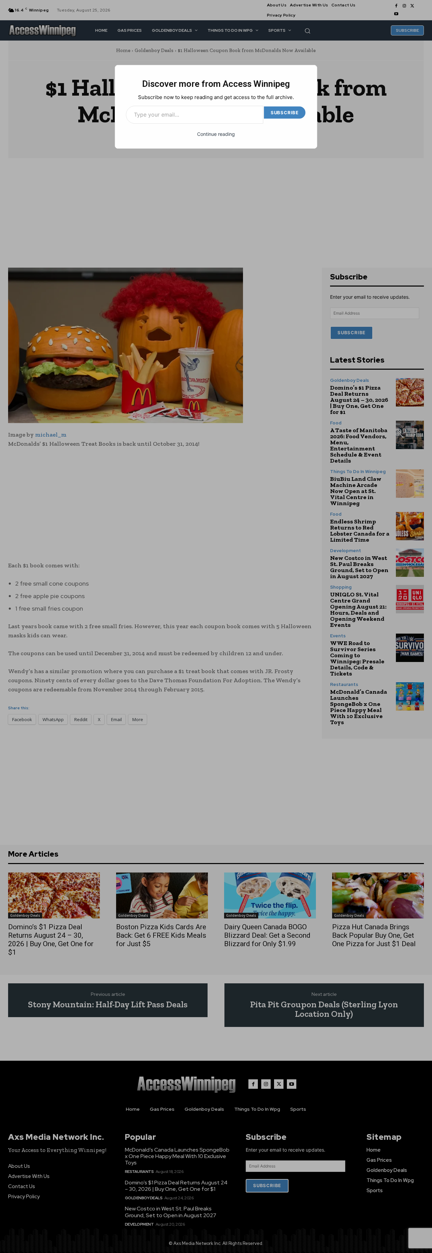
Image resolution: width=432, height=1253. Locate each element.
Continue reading (216, 134)
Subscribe (285, 112)
